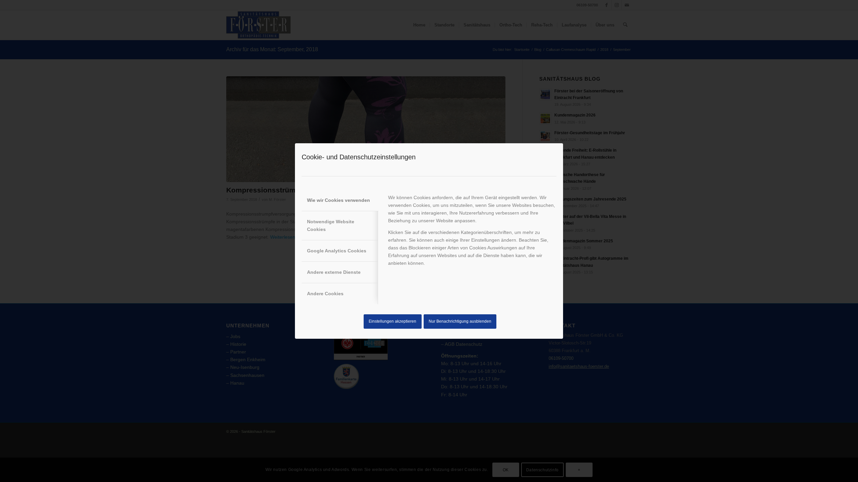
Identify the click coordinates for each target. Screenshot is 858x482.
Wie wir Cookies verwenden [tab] (338, 200)
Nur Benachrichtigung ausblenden (460, 321)
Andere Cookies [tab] (325, 293)
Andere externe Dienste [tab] (334, 272)
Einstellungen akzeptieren (392, 321)
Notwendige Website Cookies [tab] (330, 225)
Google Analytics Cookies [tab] (336, 250)
